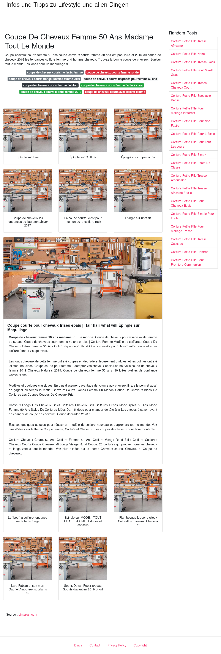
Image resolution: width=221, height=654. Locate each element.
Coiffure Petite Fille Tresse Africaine (189, 43)
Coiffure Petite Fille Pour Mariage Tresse (187, 228)
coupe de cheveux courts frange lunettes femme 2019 (44, 79)
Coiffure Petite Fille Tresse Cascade (189, 241)
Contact (95, 645)
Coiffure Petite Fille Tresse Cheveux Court (189, 85)
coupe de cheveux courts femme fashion (50, 85)
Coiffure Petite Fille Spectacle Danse (191, 97)
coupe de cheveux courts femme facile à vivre (111, 85)
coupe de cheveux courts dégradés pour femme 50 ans (120, 79)
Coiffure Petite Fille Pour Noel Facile (191, 123)
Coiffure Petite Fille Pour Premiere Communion (187, 262)
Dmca (78, 645)
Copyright (140, 645)
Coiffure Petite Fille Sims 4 (189, 154)
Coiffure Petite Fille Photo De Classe (190, 165)
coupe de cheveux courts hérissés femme (55, 72)
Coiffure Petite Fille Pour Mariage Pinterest (187, 110)
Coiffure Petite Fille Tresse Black (193, 62)
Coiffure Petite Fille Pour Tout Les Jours (191, 144)
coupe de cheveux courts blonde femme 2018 (51, 92)
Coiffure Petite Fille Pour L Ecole (193, 133)
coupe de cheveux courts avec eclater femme (115, 92)
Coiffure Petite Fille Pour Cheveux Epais (187, 203)
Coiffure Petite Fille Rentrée (189, 252)
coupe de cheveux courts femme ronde (113, 72)
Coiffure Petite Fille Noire (188, 54)
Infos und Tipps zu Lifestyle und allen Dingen (67, 4)
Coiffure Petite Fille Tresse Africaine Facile (189, 190)
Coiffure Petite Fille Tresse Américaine (189, 177)
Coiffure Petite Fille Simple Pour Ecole (192, 215)
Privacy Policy (116, 645)
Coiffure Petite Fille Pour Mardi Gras (192, 72)
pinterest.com (28, 614)
